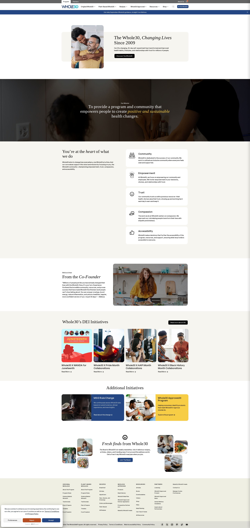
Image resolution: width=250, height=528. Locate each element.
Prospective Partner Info (124, 506)
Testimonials (66, 501)
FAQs (137, 505)
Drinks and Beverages (105, 503)
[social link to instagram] (172, 524)
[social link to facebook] (162, 524)
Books (138, 491)
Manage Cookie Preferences (177, 492)
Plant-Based (103, 507)
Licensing (157, 487)
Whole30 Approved (138, 7)
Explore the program (165, 415)
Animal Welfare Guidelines (158, 502)
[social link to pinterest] (177, 524)
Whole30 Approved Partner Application (123, 500)
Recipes (122, 7)
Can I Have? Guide (141, 511)
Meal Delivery (122, 493)
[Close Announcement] (247, 12)
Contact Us (176, 487)
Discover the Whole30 (125, 56)
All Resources (140, 515)
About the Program (68, 489)
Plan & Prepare (67, 505)
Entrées (101, 491)
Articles (138, 487)
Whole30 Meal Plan (123, 496)
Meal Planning (140, 508)
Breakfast (102, 487)
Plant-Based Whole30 (106, 7)
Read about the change (102, 415)
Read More (66, 372)
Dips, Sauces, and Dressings (104, 499)
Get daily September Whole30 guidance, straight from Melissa (125, 12)
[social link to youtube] (186, 524)
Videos (138, 498)
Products (120, 489)
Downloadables (140, 494)
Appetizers (102, 494)
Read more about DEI (178, 322)
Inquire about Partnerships (158, 508)
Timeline (65, 508)
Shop (165, 7)
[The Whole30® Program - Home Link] (70, 6)
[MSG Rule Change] (76, 407)
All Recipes (102, 510)
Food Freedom (67, 512)
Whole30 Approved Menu (160, 497)
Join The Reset (125, 460)
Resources (154, 7)
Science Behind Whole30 (67, 497)
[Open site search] (173, 6)
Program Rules (67, 493)
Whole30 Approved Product (160, 492)
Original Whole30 (87, 7)
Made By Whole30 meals (125, 510)
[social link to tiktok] (181, 524)
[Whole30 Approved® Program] (141, 407)
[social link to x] (167, 524)
